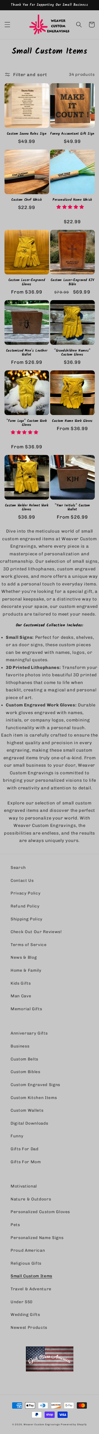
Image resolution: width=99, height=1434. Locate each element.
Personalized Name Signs (37, 1237)
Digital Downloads (29, 1123)
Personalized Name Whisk (72, 200)
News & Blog (24, 957)
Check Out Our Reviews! (36, 931)
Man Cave (21, 996)
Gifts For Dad (25, 1149)
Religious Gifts (26, 1263)
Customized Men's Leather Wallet (26, 353)
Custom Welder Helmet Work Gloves (27, 508)
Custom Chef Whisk (26, 200)
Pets (15, 1224)
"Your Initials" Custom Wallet (72, 508)
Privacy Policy (25, 893)
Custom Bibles (25, 1071)
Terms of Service (29, 944)
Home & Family (26, 970)
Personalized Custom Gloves (40, 1211)
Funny (17, 1136)
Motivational (24, 1186)
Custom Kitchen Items (34, 1097)
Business (20, 1046)
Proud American (28, 1250)
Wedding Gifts (25, 1314)
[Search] (79, 24)
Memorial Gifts (26, 1009)
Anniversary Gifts (29, 1033)
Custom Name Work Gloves (72, 421)
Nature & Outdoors (31, 1199)
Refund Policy (25, 906)
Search (18, 867)
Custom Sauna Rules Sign (27, 134)
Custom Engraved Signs (35, 1084)
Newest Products (29, 1327)
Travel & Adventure (31, 1289)
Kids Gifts (21, 983)
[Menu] (7, 24)
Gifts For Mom (26, 1162)
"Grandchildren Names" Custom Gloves (72, 353)
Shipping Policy (27, 919)
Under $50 (21, 1302)
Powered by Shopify (74, 1424)
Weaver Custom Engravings (41, 1424)
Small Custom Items (31, 1276)
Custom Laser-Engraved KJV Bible (72, 282)
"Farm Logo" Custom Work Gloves (26, 423)
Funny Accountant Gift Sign (72, 134)
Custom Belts (24, 1059)
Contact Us (22, 880)
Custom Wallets (27, 1110)
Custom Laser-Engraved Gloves (26, 282)
